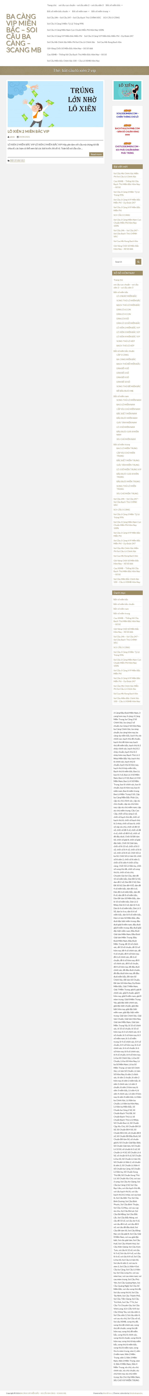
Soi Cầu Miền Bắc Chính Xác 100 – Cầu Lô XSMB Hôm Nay (73, 60)
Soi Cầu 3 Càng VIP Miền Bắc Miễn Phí (64, 36)
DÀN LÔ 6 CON (124, 309)
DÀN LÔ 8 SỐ (123, 318)
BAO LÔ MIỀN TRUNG (127, 448)
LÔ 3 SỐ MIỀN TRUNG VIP (129, 469)
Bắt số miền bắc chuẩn (57, 11)
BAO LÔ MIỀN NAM (126, 404)
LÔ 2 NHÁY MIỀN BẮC (127, 296)
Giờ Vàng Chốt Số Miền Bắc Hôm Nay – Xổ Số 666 (70, 48)
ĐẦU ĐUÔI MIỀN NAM (127, 418)
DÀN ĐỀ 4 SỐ (123, 368)
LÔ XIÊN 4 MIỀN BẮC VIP (128, 336)
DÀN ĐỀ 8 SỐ (123, 377)
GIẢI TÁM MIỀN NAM (127, 422)
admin (12, 137)
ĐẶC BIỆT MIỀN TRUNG (128, 460)
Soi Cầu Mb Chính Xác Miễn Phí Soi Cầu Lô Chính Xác (71, 42)
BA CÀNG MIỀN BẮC (126, 359)
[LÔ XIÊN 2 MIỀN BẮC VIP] (55, 103)
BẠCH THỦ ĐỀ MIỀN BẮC (128, 364)
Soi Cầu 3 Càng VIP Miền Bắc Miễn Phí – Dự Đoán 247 (108, 36)
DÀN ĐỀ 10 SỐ (123, 382)
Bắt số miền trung (100, 11)
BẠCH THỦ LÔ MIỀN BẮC (128, 305)
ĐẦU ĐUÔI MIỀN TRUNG (128, 481)
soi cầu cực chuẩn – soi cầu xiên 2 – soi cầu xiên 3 (81, 5)
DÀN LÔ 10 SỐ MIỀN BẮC (128, 323)
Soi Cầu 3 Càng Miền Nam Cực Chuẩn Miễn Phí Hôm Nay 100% (75, 30)
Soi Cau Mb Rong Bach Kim (109, 42)
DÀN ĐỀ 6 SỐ (123, 373)
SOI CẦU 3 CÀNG (111, 17)
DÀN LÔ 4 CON (124, 314)
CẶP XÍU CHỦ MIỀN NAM (128, 409)
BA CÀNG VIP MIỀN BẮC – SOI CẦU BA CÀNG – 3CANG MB (23, 33)
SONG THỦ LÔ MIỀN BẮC (129, 300)
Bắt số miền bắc (113, 5)
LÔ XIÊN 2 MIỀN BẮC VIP (28, 131)
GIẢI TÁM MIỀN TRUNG (128, 465)
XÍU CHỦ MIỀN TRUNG (127, 493)
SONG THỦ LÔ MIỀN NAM (129, 400)
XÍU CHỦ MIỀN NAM (126, 439)
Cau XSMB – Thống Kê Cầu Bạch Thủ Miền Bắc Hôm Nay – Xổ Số (77, 54)
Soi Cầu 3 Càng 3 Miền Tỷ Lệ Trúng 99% (65, 23)
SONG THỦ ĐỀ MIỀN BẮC (129, 386)
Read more (96, 154)
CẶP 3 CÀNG (123, 355)
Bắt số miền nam (79, 11)
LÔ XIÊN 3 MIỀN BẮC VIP (128, 332)
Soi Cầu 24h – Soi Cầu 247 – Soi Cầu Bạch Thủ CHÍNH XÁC (74, 17)
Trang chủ (51, 5)
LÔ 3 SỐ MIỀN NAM (126, 427)
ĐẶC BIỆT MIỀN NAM (127, 413)
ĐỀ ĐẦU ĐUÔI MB (125, 391)
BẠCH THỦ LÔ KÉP (125, 345)
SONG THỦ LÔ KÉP (126, 341)
